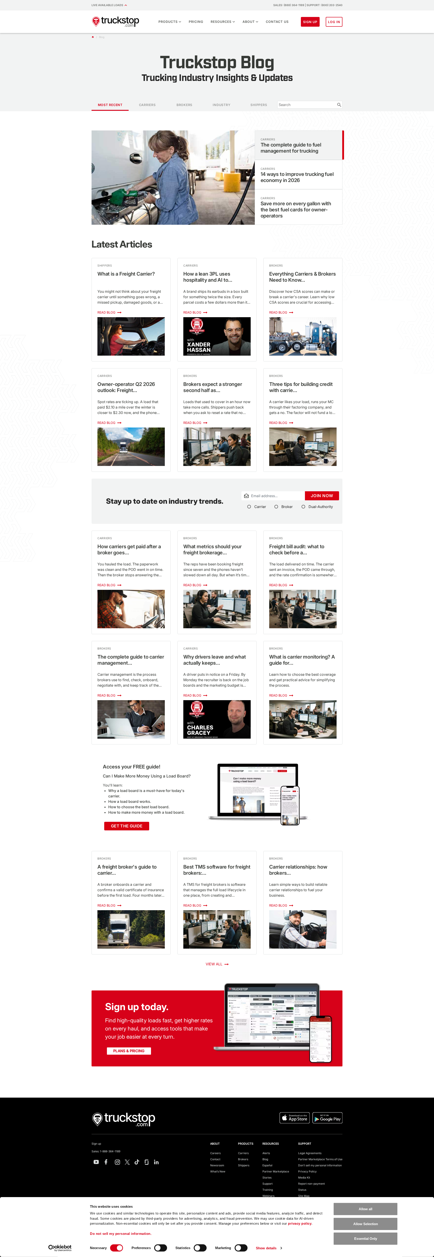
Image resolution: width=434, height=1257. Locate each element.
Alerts (266, 1153)
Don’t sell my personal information (320, 1165)
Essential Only (365, 1238)
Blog (265, 1159)
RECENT (110, 105)
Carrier (260, 506)
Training (267, 1189)
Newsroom (217, 1165)
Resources (221, 22)
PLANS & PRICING (129, 1051)
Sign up (96, 1143)
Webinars (268, 1196)
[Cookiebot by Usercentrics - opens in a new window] (60, 1248)
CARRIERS (147, 105)
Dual (321, 506)
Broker (287, 506)
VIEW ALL (214, 964)
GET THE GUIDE (126, 826)
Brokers (243, 1159)
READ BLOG (106, 312)
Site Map (303, 1196)
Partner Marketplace (275, 1171)
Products (168, 22)
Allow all (365, 1209)
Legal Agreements (309, 1153)
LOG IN (334, 22)
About (249, 22)
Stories (266, 1177)
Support (267, 1183)
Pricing (196, 22)
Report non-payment (311, 1183)
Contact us (277, 22)
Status (302, 1189)
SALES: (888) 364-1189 (288, 5)
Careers (215, 1153)
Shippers (243, 1165)
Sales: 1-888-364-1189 (106, 1151)
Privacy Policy (307, 1171)
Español (267, 1165)
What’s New (217, 1171)
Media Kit (304, 1177)
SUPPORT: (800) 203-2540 (324, 5)
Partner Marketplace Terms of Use (320, 1159)
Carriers (243, 1153)
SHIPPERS (258, 105)
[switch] (160, 1248)
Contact (215, 1159)
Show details (266, 1248)
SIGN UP (310, 22)
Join (322, 495)
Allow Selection (365, 1224)
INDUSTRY (221, 105)
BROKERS (184, 105)
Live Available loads (108, 5)
